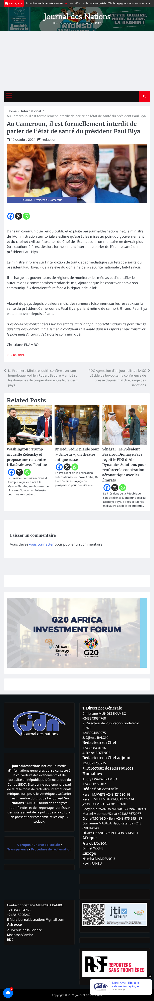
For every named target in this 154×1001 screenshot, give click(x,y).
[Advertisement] (77, 61)
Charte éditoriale (46, 844)
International (15, 354)
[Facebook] (10, 216)
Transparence (17, 849)
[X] (18, 216)
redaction (49, 139)
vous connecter (41, 544)
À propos (24, 844)
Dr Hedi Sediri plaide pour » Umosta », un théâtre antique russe (77, 454)
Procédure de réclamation (51, 849)
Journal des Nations (77, 16)
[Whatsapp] (26, 216)
